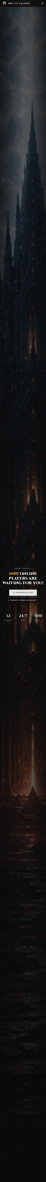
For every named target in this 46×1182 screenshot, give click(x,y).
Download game (24, 593)
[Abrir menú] (42, 3)
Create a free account (23, 600)
